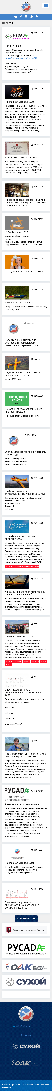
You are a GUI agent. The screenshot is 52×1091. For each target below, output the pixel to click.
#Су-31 (8, 664)
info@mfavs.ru (23, 1026)
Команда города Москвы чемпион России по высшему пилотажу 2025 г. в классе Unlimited (25, 202)
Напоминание (13, 45)
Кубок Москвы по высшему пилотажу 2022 (21, 537)
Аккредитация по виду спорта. (23, 157)
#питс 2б (35, 662)
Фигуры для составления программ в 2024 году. (26, 453)
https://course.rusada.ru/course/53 (21, 58)
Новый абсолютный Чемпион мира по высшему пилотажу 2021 (25, 755)
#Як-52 (26, 662)
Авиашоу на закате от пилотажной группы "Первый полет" (25, 593)
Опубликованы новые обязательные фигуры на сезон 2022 (23, 692)
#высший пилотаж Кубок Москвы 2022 (22, 567)
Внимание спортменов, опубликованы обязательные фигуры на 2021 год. (22, 905)
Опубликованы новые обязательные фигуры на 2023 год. (25, 492)
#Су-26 (43, 662)
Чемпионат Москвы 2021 (19, 862)
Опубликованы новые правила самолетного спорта (22, 374)
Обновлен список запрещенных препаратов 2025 (23, 410)
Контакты (25, 1035)
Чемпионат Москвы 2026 (19, 101)
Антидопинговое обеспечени (22, 804)
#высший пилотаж (13, 662)
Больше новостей (26, 919)
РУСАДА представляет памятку (24, 271)
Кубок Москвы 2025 (16, 232)
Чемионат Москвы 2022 (19, 636)
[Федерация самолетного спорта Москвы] (26, 7)
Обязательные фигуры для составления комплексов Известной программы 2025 (21, 342)
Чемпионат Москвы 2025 (19, 302)
